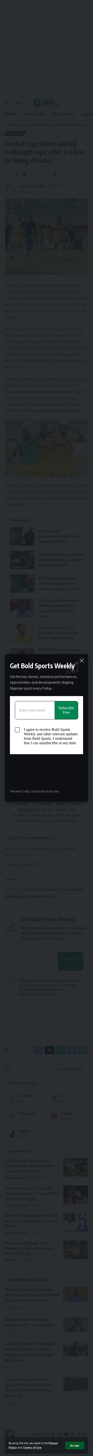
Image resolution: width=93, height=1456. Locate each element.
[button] (74, 1445)
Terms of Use (32, 1447)
